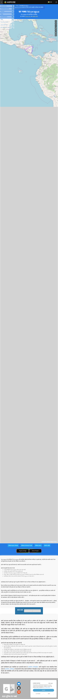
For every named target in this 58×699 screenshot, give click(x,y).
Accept (43, 690)
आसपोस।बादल (35, 16)
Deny (49, 693)
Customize (38, 693)
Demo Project (35, 550)
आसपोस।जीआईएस (33, 667)
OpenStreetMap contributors (47, 541)
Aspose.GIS (55, 541)
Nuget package (22, 550)
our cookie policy (46, 687)
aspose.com (28, 16)
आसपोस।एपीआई (9, 669)
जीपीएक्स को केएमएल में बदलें (26, 545)
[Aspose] (10, 2)
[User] (56, 2)
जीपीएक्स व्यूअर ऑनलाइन (13, 545)
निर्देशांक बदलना (38, 545)
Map (17, 5)
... (32, 610)
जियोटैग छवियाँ (47, 545)
